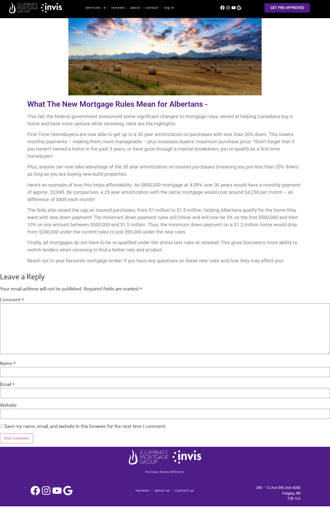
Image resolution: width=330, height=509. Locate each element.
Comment (12, 299)
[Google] (239, 8)
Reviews (118, 7)
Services (93, 7)
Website (8, 405)
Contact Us (184, 490)
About (135, 7)
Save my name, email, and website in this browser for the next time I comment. (85, 426)
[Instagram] (228, 8)
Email (7, 384)
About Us (162, 490)
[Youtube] (233, 8)
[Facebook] (222, 8)
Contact (152, 7)
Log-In (169, 7)
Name (8, 363)
